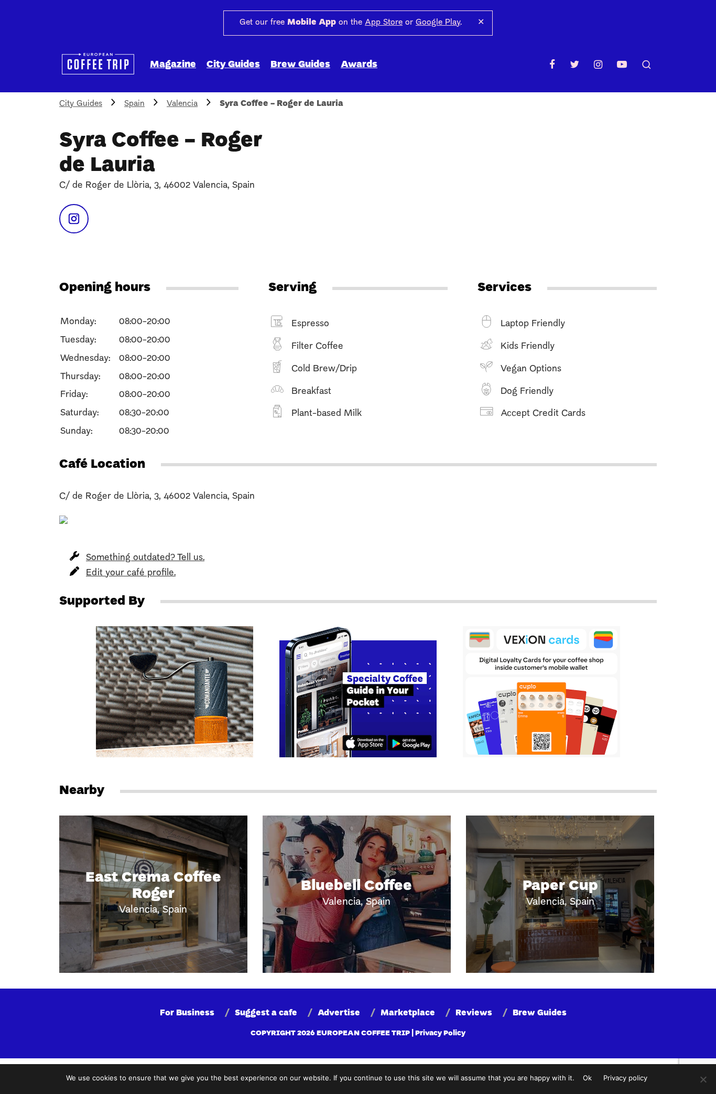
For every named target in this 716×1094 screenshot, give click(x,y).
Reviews (473, 1013)
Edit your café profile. (131, 573)
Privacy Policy (440, 1033)
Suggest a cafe (266, 1013)
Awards (359, 64)
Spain (134, 104)
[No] (703, 1079)
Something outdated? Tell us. (145, 557)
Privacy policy (625, 1078)
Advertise (339, 1013)
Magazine (173, 64)
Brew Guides (300, 64)
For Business (187, 1013)
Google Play (438, 22)
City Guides (233, 64)
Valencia (182, 104)
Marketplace (408, 1013)
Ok (587, 1078)
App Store (384, 22)
